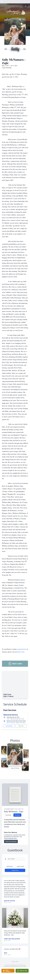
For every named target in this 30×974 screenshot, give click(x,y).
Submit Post (15, 870)
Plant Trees (21, 726)
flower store (20, 652)
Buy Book (17, 815)
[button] (15, 918)
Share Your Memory (10, 841)
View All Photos (15, 768)
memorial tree (22, 649)
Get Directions (9, 726)
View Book (8, 815)
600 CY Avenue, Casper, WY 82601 (16, 722)
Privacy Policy (10, 966)
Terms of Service (19, 966)
